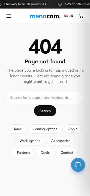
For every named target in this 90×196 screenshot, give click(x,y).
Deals (45, 153)
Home (17, 129)
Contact (67, 153)
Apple (73, 129)
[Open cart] (81, 16)
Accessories (60, 141)
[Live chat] (78, 165)
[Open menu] (9, 16)
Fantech (23, 153)
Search (45, 111)
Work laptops (30, 141)
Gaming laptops (45, 129)
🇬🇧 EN (68, 16)
